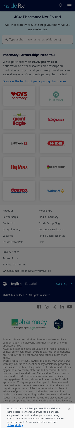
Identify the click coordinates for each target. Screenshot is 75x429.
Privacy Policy (15, 425)
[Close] (69, 409)
